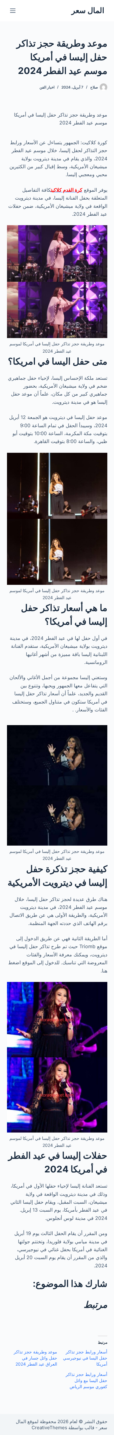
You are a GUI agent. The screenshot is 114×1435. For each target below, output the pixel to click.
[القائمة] (13, 10)
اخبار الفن (47, 87)
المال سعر (87, 10)
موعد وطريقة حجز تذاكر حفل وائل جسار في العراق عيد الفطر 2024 (35, 1358)
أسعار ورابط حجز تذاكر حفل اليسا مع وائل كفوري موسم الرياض (86, 1380)
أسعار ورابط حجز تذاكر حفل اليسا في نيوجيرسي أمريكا (85, 1358)
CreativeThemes (49, 1427)
